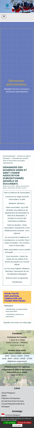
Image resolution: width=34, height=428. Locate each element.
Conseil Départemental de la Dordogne (12, 405)
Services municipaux (20, 89)
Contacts (17, 333)
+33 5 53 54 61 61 (17, 345)
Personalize (17, 425)
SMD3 (4, 396)
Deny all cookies (25, 422)
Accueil (7, 89)
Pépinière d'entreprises (10, 398)
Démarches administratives (17, 92)
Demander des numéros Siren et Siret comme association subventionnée (15, 161)
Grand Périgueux (8, 393)
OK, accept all (10, 422)
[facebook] (17, 380)
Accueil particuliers (9, 156)
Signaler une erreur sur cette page (17, 322)
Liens (17, 388)
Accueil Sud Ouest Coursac (12, 401)
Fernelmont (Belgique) (12, 415)
